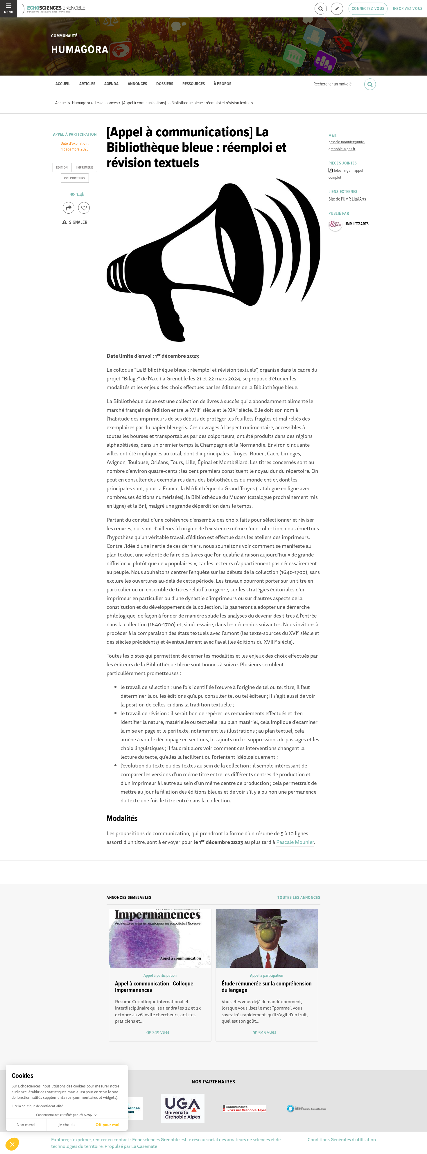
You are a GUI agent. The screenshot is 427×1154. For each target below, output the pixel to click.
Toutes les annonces (298, 897)
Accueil (62, 84)
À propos (222, 84)
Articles (87, 84)
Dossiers (164, 84)
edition (62, 168)
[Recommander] (84, 208)
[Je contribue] (337, 9)
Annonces (137, 84)
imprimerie (85, 168)
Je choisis (66, 1124)
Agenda (111, 84)
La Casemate (144, 1146)
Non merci (26, 1124)
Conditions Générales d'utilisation (342, 1139)
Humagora (79, 50)
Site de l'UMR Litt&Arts (347, 199)
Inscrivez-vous (408, 8)
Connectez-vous (368, 8)
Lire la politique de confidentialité (37, 1106)
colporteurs (74, 178)
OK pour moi (107, 1124)
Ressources (193, 84)
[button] (12, 1144)
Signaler (77, 222)
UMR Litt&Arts (357, 224)
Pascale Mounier (295, 842)
